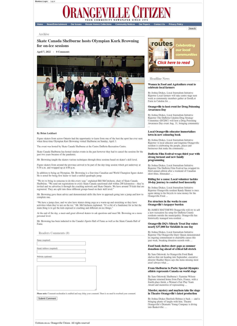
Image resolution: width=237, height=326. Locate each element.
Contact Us (159, 24)
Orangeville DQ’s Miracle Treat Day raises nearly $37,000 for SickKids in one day (173, 225)
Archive (44, 34)
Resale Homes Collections (98, 24)
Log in (53, 1)
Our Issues (76, 24)
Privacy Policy (176, 24)
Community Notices (125, 24)
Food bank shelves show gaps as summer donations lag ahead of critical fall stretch (172, 247)
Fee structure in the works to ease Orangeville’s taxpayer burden (167, 202)
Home (40, 24)
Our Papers (144, 24)
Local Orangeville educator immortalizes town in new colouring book (172, 133)
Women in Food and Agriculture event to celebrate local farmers (172, 85)
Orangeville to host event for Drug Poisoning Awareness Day (174, 108)
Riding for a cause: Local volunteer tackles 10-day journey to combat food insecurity (173, 180)
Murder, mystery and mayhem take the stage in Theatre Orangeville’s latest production (174, 291)
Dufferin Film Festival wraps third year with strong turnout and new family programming (174, 157)
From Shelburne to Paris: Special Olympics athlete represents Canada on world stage (173, 269)
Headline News (160, 78)
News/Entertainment (57, 24)
